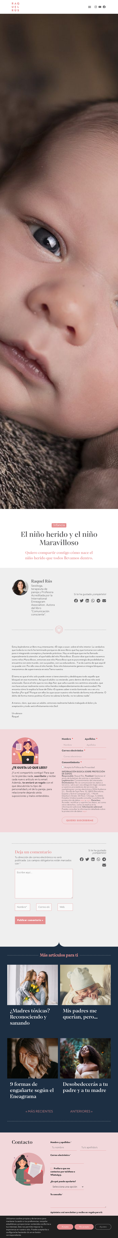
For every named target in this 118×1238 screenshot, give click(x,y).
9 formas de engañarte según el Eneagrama (32, 1090)
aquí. (85, 811)
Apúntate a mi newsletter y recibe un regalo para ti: (76, 1212)
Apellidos (90, 739)
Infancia (59, 525)
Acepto (65, 1226)
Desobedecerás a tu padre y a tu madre (85, 1087)
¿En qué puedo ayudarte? (63, 1181)
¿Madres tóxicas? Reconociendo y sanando (30, 1016)
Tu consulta (56, 1194)
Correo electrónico (73, 750)
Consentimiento (71, 762)
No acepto (84, 1226)
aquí (83, 800)
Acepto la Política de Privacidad (79, 767)
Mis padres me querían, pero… (80, 1013)
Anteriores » (81, 1111)
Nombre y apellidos (60, 1142)
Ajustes (103, 1226)
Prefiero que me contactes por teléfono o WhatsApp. (62, 1171)
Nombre (67, 739)
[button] (89, 7)
